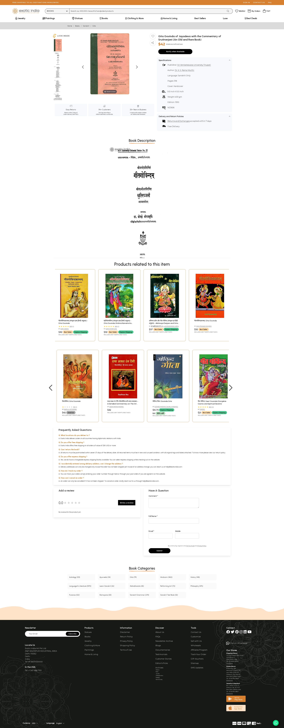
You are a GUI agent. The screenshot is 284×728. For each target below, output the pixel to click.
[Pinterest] (237, 632)
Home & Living (91, 654)
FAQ (270, 2)
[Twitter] (232, 632)
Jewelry (88, 641)
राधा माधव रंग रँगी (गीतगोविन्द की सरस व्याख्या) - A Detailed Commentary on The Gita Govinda (122, 403)
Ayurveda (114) (105, 577)
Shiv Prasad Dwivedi (203, 326)
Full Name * (153, 516)
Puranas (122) (74, 595)
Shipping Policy (127, 645)
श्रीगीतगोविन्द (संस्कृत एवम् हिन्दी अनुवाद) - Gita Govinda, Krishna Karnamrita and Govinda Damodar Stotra (117, 323)
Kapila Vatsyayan (70, 409)
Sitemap (195, 663)
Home (69, 26)
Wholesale (196, 645)
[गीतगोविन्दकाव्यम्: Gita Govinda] (209, 317)
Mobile (177, 531)
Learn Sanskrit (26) (107, 586)
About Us (159, 632)
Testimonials (161, 654)
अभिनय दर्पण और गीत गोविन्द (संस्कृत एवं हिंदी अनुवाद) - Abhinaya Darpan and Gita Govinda (163, 323)
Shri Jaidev (65, 329)
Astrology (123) (74, 577)
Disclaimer (125, 632)
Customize (196, 637)
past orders (134, 474)
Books (77, 26)
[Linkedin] (245, 632)
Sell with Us (196, 641)
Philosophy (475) (197, 586)
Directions (229, 663)
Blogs (158, 645)
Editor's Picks (161, 663)
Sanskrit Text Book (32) (169, 595)
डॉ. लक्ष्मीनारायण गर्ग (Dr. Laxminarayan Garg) (165, 326)
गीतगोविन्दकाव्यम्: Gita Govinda (205, 321)
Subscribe (72, 634)
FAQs (157, 637)
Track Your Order (198, 654)
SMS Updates (197, 668)
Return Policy (126, 637)
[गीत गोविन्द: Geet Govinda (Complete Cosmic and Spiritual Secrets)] (213, 398)
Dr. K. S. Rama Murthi (184, 70)
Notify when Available (175, 51)
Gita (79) (133, 577)
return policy (220, 453)
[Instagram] (241, 632)
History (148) (195, 577)
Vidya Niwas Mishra (116, 406)
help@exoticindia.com (174, 467)
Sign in (246, 2)
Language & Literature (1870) (80, 586)
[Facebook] (228, 632)
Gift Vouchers (197, 659)
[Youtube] (249, 632)
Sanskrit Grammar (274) (139, 595)
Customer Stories (163, 659)
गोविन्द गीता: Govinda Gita (162, 401)
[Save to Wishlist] (153, 37)
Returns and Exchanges (179, 121)
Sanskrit (86, 26)
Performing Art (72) (167, 586)
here (115, 474)
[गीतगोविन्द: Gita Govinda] (77, 398)
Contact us (259, 2)
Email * (151, 531)
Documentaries (162, 650)
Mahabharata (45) (137, 586)
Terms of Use (190, 546)
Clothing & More (92, 645)
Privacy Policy (201, 546)
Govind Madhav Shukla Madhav (166, 406)
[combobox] (147, 11)
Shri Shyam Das (111, 329)
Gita (94, 26)
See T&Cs (75, 114)
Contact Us (196, 632)
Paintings (89, 650)
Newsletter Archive (164, 641)
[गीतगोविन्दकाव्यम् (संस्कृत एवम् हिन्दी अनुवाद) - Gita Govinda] (74, 317)
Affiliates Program (199, 650)
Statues (88, 632)
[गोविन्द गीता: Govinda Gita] (168, 398)
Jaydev (202, 409)
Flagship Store (231, 653)
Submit (160, 551)
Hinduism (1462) (166, 577)
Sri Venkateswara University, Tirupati (194, 65)
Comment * (153, 496)
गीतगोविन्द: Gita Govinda (71, 401)
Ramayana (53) (105, 595)
